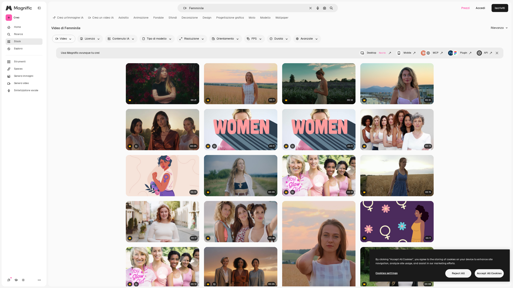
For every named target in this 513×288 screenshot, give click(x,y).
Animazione (140, 17)
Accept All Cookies (489, 273)
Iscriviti (500, 8)
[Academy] (16, 280)
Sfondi (173, 17)
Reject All (458, 273)
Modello (265, 17)
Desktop (376, 52)
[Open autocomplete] (183, 8)
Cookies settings (387, 273)
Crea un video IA (103, 17)
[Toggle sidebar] (39, 8)
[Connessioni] (9, 280)
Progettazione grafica (230, 17)
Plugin (463, 52)
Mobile (407, 52)
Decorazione (190, 17)
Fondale (158, 17)
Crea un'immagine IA (70, 17)
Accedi (480, 8)
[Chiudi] (497, 53)
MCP (435, 52)
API (486, 52)
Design (207, 17)
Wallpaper (281, 17)
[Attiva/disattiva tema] (23, 280)
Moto (252, 17)
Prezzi (465, 8)
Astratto (123, 17)
